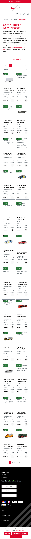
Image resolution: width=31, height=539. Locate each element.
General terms (5, 517)
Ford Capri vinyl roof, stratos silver (8, 380)
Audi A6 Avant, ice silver (8, 218)
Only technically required (20, 533)
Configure (7, 533)
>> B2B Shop (9, 486)
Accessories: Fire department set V (22, 89)
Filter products (16, 59)
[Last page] (26, 65)
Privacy (3, 512)
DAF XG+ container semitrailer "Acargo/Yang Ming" (7, 348)
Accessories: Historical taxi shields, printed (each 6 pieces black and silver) (8, 154)
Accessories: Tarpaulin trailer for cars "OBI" (8, 186)
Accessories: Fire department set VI (8, 121)
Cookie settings (5, 520)
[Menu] (3, 13)
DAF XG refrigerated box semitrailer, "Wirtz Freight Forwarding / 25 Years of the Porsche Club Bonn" (22, 315)
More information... (20, 530)
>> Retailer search (9, 490)
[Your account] (24, 13)
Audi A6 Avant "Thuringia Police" (21, 186)
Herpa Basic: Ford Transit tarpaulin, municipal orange (7, 445)
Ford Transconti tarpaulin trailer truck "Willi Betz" (22, 380)
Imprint (3, 510)
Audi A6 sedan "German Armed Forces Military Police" (22, 218)
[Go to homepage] (15, 8)
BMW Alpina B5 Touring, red (22, 252)
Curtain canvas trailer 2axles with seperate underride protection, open (22, 283)
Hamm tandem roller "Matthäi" (8, 412)
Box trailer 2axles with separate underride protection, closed (7, 283)
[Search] (17, 13)
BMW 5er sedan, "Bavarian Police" (8, 251)
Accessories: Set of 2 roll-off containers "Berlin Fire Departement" (22, 154)
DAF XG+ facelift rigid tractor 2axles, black (21, 348)
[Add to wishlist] (12, 100)
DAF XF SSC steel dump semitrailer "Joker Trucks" (8, 315)
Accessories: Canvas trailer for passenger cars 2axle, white (7, 89)
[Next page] (23, 65)
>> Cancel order (9, 495)
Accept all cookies (16, 537)
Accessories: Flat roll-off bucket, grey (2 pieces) (22, 121)
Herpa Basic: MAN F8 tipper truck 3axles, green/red (21, 445)
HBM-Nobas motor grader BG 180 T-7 (21, 413)
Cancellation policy (6, 515)
